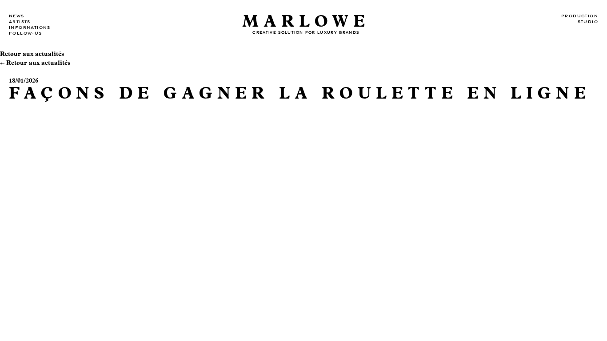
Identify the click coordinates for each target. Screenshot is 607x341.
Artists (20, 21)
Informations (30, 27)
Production (579, 16)
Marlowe (306, 21)
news (16, 16)
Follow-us (25, 33)
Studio (588, 21)
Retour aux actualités (32, 54)
